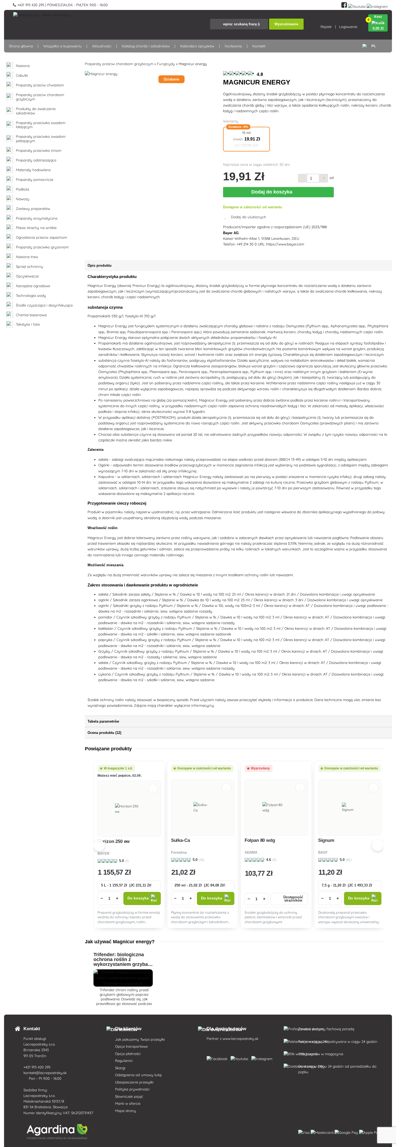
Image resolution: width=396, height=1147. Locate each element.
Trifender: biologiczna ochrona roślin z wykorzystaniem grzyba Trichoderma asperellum (121, 962)
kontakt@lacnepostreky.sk (45, 1073)
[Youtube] (357, 5)
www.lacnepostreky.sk (240, 1038)
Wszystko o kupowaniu (62, 46)
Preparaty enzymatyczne (36, 218)
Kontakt (258, 46)
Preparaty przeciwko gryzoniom (42, 247)
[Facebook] (344, 5)
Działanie (171, 79)
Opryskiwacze (27, 276)
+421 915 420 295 (37, 1067)
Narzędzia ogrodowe (33, 286)
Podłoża (22, 189)
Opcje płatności (128, 1053)
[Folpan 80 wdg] (276, 807)
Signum (326, 840)
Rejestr (326, 26)
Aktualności (101, 46)
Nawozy (22, 199)
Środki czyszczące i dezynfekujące (44, 305)
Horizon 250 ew (114, 841)
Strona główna (21, 46)
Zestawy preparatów (33, 209)
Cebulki (22, 75)
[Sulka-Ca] (202, 807)
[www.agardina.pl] (218, 1057)
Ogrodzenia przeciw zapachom (41, 237)
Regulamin (124, 1060)
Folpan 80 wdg (260, 840)
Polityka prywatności (132, 1089)
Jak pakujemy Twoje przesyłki (140, 1039)
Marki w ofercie (127, 1103)
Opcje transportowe (131, 1046)
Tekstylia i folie (28, 324)
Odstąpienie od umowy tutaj (138, 1075)
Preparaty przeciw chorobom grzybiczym (40, 97)
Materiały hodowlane (33, 170)
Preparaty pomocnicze (34, 180)
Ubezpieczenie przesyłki (134, 1082)
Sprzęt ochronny (29, 267)
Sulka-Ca (180, 840)
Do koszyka (138, 898)
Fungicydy (166, 64)
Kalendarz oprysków (197, 46)
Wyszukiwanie (286, 24)
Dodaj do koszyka (273, 192)
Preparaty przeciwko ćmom (38, 151)
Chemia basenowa (31, 315)
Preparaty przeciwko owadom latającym (40, 125)
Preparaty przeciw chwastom (40, 85)
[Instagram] (377, 5)
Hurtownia (233, 46)
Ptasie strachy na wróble (36, 228)
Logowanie (348, 26)
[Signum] (350, 807)
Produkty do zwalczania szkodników (35, 111)
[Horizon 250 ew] (129, 808)
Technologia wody (31, 296)
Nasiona (23, 66)
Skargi (120, 1068)
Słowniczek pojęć (129, 1096)
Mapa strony (125, 1111)
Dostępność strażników (293, 899)
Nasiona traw (27, 257)
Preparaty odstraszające (36, 160)
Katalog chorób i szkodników (146, 46)
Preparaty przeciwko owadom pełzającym (40, 139)
